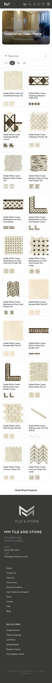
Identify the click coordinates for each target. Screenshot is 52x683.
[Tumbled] (12, 436)
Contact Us (11, 573)
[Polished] (6, 104)
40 (18, 63)
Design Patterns (13, 630)
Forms (9, 597)
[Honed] (12, 104)
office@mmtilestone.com (16, 556)
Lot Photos (10, 639)
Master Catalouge (13, 635)
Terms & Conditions (14, 587)
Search (9, 568)
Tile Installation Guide (15, 654)
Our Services (11, 582)
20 (12, 63)
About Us (10, 577)
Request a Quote (13, 649)
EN (24, 4)
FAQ (8, 606)
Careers (9, 601)
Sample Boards (12, 644)
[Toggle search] (38, 4)
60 (24, 63)
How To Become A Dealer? (17, 592)
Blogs (8, 611)
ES (30, 4)
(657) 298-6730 (11, 550)
